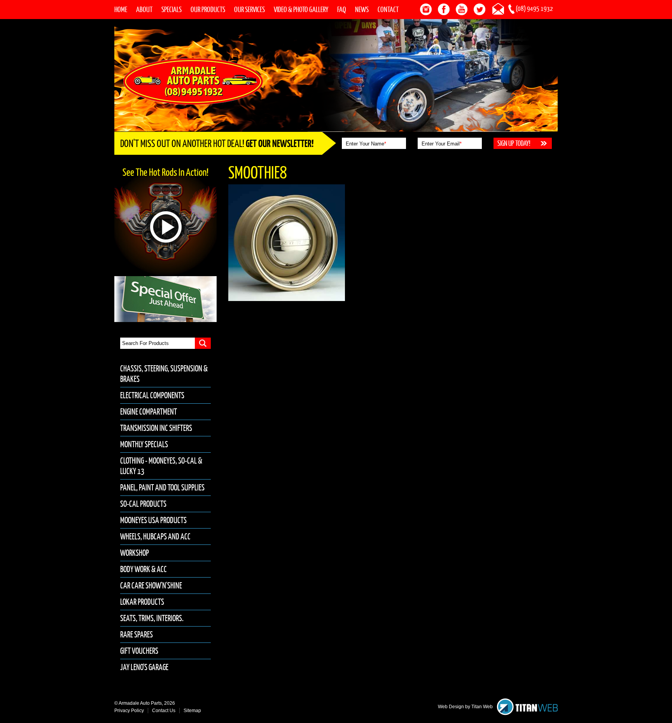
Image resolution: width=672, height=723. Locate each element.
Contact (388, 9)
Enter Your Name (366, 144)
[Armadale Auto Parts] (193, 81)
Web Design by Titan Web (465, 706)
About (144, 9)
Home (120, 9)
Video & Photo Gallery (301, 9)
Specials (171, 9)
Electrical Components (152, 395)
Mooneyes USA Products (153, 520)
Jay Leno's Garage (144, 667)
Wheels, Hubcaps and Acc (155, 536)
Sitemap (192, 710)
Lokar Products (142, 602)
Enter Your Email (442, 144)
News (362, 9)
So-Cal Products (143, 504)
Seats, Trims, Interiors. (152, 618)
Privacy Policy (129, 710)
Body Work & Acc (143, 569)
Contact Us (163, 710)
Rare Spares (136, 634)
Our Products (208, 9)
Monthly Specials (144, 444)
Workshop (134, 553)
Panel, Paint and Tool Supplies (162, 487)
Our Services (249, 9)
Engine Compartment (148, 411)
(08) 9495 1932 (534, 8)
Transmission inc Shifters (156, 428)
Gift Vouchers (139, 651)
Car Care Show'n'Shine (151, 585)
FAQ (341, 9)
